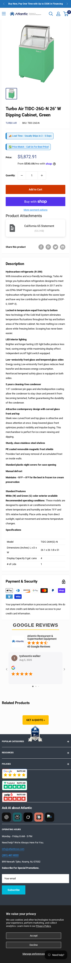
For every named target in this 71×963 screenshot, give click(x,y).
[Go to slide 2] (35, 686)
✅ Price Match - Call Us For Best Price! (29, 147)
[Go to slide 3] (38, 686)
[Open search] (51, 14)
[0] (66, 14)
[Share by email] (62, 247)
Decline (34, 945)
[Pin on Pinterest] (48, 247)
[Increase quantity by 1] (42, 175)
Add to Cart (35, 189)
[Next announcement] (67, 4)
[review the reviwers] (13, 668)
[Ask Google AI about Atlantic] (49, 817)
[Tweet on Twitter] (55, 247)
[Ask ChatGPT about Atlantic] (6, 817)
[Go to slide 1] (33, 686)
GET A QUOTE (35, 719)
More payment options (36, 209)
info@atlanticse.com (13, 849)
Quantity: (10, 175)
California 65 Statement (39, 226)
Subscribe (14, 889)
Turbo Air (11, 123)
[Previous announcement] (4, 4)
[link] (35, 4)
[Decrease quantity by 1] (22, 175)
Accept (33, 935)
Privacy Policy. (43, 926)
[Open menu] (4, 13)
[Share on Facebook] (41, 247)
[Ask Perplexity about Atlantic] (17, 817)
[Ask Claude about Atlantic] (38, 817)
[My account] (58, 14)
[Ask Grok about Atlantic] (28, 817)
